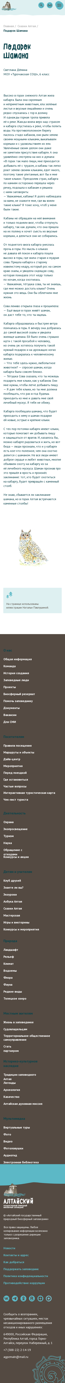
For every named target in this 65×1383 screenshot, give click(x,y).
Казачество (11, 1097)
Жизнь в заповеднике (18, 1022)
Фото (7, 1134)
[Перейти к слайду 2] (34, 561)
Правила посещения (17, 745)
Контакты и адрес (16, 1255)
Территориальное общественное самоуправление (26, 1038)
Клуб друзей (12, 881)
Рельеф (8, 957)
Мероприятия (13, 766)
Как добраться (13, 1262)
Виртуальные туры (16, 1127)
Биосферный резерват (19, 694)
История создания (16, 673)
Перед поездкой (15, 773)
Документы (11, 708)
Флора (7, 978)
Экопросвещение (15, 829)
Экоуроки (10, 894)
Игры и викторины (16, 922)
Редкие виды (12, 991)
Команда (9, 666)
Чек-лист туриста (15, 800)
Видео (7, 1141)
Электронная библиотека (21, 1162)
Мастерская (11, 915)
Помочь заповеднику (18, 701)
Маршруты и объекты (18, 752)
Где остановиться (15, 779)
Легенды (9, 1083)
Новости (9, 1248)
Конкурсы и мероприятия (21, 929)
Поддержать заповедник (21, 1269)
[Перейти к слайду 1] (31, 561)
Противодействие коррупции (24, 1283)
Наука (7, 843)
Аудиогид (10, 1155)
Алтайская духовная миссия (22, 1104)
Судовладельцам (15, 1029)
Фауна (7, 985)
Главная (8, 26)
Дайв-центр (11, 759)
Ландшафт (10, 950)
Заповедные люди (16, 680)
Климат (8, 964)
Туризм (8, 836)
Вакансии (9, 715)
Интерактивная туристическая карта (29, 793)
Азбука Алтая (12, 901)
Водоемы (10, 971)
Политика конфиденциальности (25, 1276)
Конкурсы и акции (16, 857)
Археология (11, 1090)
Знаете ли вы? (13, 887)
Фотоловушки (13, 1148)
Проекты (9, 687)
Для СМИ (9, 722)
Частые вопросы (14, 786)
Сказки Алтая (27, 26)
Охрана (8, 822)
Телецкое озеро (14, 998)
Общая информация (17, 659)
